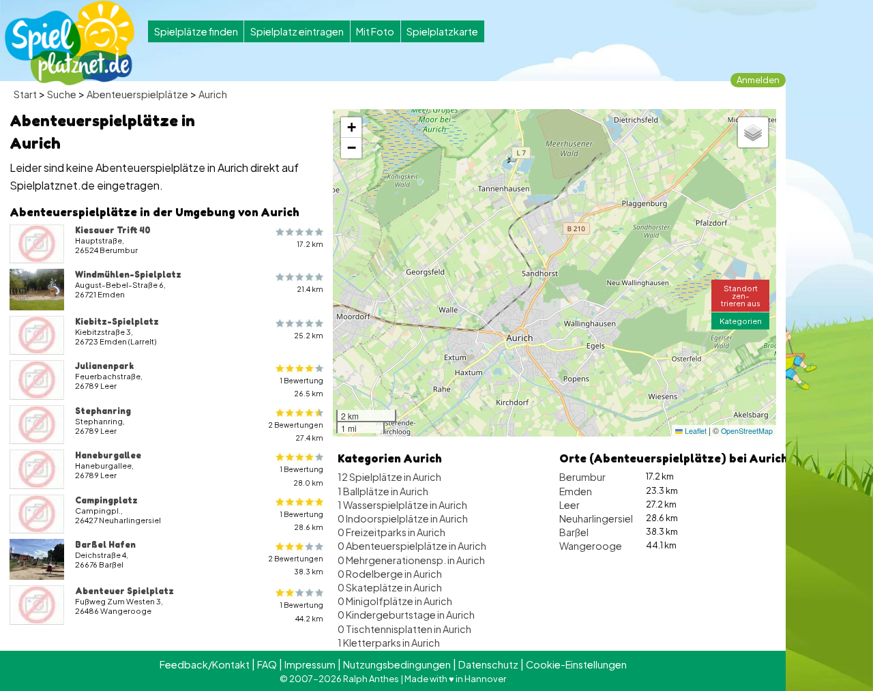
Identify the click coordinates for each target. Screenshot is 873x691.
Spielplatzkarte (442, 31)
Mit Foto (375, 31)
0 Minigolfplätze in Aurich (395, 601)
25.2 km (308, 335)
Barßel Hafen (105, 544)
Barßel (574, 532)
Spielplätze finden (196, 31)
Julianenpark (104, 365)
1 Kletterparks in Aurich (389, 642)
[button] (351, 127)
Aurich (212, 94)
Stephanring (103, 410)
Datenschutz (488, 664)
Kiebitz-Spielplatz (117, 321)
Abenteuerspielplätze (137, 94)
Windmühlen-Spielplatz (128, 274)
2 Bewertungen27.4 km (295, 431)
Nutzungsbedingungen (397, 664)
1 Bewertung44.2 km (301, 611)
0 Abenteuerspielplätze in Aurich (412, 546)
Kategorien (741, 320)
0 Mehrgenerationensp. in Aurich (411, 560)
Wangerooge (590, 546)
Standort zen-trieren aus (740, 295)
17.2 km (310, 243)
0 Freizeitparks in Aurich (391, 532)
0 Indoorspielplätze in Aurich (403, 518)
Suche (61, 94)
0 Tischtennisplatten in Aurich (404, 629)
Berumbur (582, 477)
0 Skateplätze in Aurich (390, 587)
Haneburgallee (108, 455)
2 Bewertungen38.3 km (295, 565)
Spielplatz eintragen (297, 31)
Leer (569, 505)
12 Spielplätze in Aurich (389, 477)
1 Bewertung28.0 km (301, 475)
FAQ (267, 664)
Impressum (310, 664)
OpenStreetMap (747, 431)
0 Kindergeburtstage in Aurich (406, 614)
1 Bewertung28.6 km (301, 520)
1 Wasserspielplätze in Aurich (402, 505)
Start (25, 94)
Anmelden (758, 79)
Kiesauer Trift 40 (113, 229)
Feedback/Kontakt (205, 664)
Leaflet (695, 431)
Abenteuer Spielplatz (124, 590)
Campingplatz (106, 500)
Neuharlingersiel (596, 518)
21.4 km (310, 288)
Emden (575, 491)
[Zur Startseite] (69, 43)
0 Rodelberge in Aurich (390, 574)
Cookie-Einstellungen (576, 664)
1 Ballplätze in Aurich (383, 491)
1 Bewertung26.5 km (301, 387)
